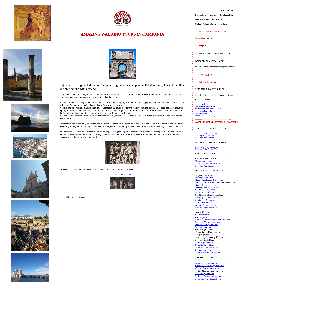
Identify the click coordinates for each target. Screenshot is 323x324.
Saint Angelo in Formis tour (207, 163)
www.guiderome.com (204, 113)
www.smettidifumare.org (205, 115)
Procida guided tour (204, 242)
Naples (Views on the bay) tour (207, 187)
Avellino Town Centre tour (206, 133)
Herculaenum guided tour (206, 224)
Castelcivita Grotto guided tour (209, 265)
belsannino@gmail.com (122, 174)
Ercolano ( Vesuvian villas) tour (207, 222)
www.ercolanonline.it (204, 104)
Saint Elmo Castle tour (205, 192)
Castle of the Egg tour (205, 190)
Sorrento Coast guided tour (207, 247)
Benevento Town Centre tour (207, 147)
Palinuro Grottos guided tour (208, 276)
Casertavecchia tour (203, 161)
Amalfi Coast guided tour (207, 263)
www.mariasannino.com (205, 106)
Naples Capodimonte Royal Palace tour (211, 180)
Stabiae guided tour (204, 250)
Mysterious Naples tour (205, 200)
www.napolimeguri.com (205, 111)
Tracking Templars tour (204, 135)
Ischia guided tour (203, 227)
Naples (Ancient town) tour (206, 178)
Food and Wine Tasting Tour (206, 138)
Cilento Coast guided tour (207, 268)
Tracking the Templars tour (207, 197)
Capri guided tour (202, 215)
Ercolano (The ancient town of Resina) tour (212, 220)
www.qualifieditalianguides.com (208, 109)
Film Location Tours (204, 202)
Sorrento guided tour (204, 245)
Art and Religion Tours (205, 205)
